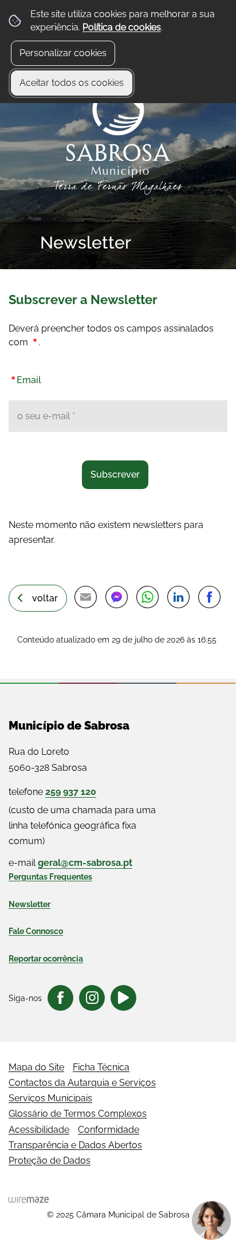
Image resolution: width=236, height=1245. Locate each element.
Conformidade (108, 1129)
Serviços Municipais (50, 1098)
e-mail (70, 862)
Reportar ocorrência (46, 958)
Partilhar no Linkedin (178, 597)
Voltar (45, 598)
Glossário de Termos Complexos (78, 1113)
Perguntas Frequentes (50, 876)
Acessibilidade (39, 1129)
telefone (52, 791)
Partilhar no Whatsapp (147, 597)
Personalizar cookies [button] (63, 53)
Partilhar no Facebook (209, 597)
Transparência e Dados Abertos (75, 1145)
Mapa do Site (36, 1067)
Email (25, 377)
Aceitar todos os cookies (71, 82)
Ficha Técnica (101, 1067)
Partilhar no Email (85, 597)
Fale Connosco (36, 931)
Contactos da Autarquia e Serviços (82, 1082)
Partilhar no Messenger (116, 597)
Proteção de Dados (50, 1160)
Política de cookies (121, 27)
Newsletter (29, 904)
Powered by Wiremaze (29, 1199)
